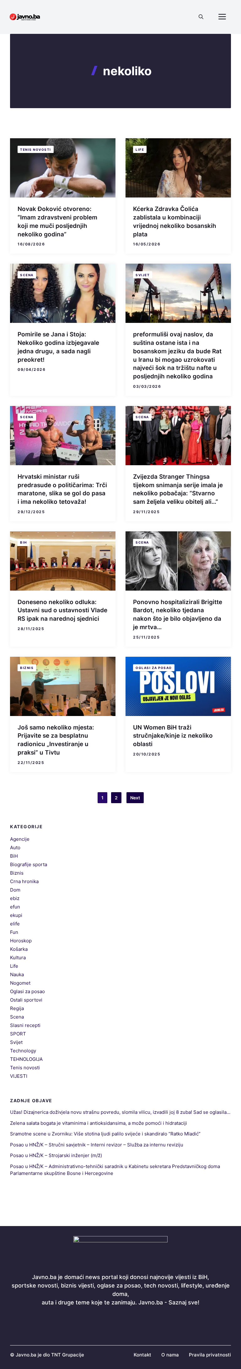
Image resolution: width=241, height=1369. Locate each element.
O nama (170, 1355)
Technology (23, 1051)
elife (15, 924)
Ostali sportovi (26, 1000)
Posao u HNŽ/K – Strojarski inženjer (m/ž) (56, 1155)
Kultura (18, 958)
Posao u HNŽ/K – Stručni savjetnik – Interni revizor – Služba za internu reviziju (96, 1145)
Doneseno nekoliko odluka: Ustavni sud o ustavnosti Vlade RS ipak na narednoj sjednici (62, 610)
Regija (17, 1008)
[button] (201, 17)
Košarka (19, 949)
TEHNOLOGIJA (26, 1059)
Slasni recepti (25, 1025)
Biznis (27, 668)
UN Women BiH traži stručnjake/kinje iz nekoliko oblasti (173, 736)
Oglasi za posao (154, 668)
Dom (15, 890)
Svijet (143, 275)
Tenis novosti (35, 149)
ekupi (16, 915)
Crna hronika (24, 881)
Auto (15, 847)
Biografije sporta (28, 864)
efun (15, 907)
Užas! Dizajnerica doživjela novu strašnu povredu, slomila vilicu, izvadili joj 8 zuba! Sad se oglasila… (120, 1112)
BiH (23, 542)
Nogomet (20, 983)
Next (135, 797)
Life (140, 149)
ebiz (14, 898)
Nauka (17, 974)
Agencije (19, 839)
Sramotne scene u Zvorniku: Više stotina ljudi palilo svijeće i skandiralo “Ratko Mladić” (105, 1134)
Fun (14, 932)
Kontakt (142, 1355)
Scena (27, 275)
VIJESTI (18, 1076)
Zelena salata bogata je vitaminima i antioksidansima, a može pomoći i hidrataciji (98, 1123)
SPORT (18, 1034)
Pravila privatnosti (210, 1355)
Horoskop (21, 941)
